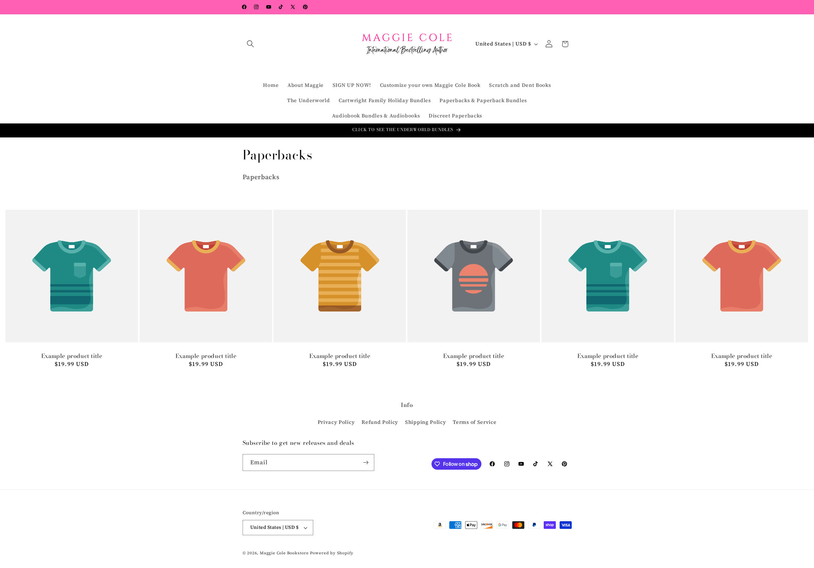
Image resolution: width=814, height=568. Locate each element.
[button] (251, 44)
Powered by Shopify (332, 553)
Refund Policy (380, 421)
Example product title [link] (71, 356)
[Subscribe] (366, 462)
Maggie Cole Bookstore (284, 553)
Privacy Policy (336, 421)
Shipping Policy (425, 421)
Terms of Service (474, 421)
